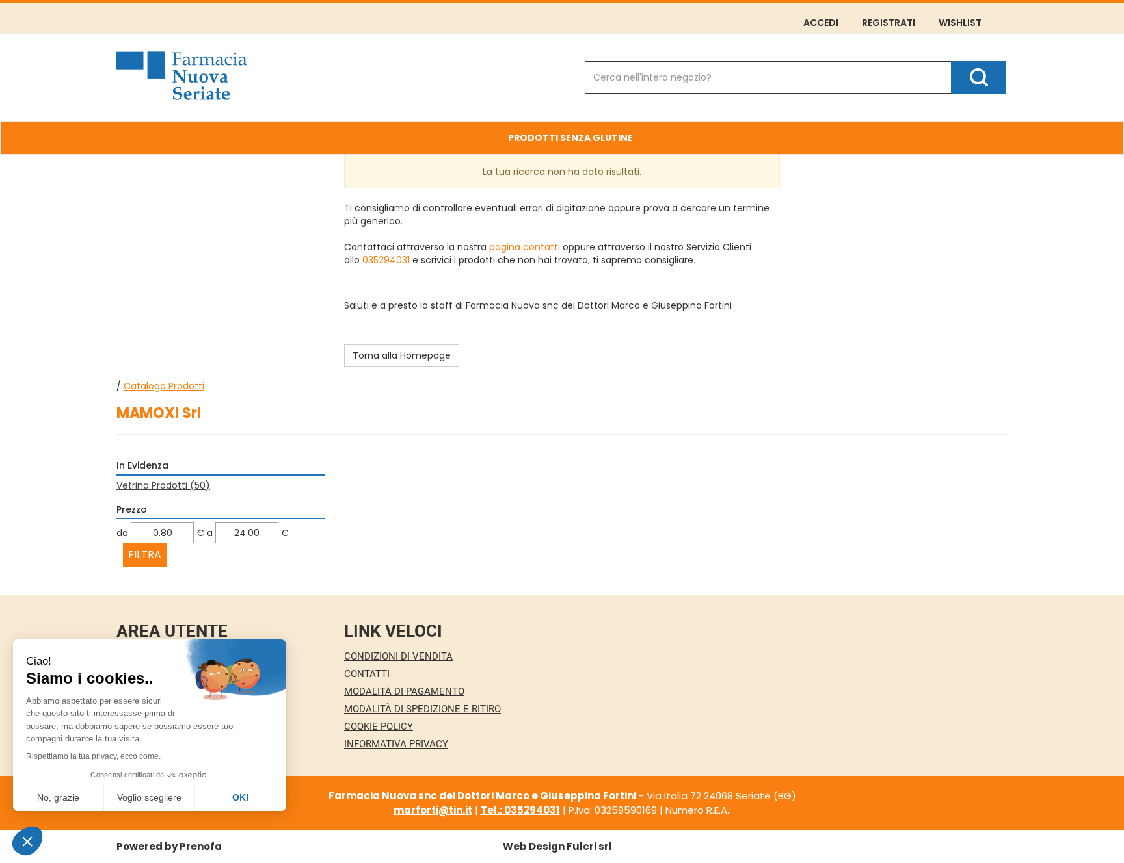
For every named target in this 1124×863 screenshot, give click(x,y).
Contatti (367, 674)
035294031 (386, 259)
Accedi (820, 22)
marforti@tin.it (433, 810)
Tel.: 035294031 (520, 810)
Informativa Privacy (396, 744)
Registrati (888, 22)
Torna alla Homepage (402, 355)
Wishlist (960, 22)
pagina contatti (524, 246)
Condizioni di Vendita (398, 656)
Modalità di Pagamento (404, 691)
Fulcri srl (589, 846)
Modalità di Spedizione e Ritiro (422, 709)
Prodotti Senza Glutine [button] (570, 137)
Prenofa (201, 846)
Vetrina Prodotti (163, 485)
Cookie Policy (378, 726)
